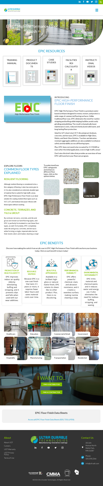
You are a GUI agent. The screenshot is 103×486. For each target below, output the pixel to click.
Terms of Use (9, 458)
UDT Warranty (10, 449)
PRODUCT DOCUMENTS (32, 63)
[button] (27, 108)
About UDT (8, 442)
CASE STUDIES (51, 61)
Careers (7, 446)
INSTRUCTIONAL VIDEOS (91, 63)
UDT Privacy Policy (9, 454)
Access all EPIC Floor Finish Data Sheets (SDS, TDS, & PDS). (51, 419)
